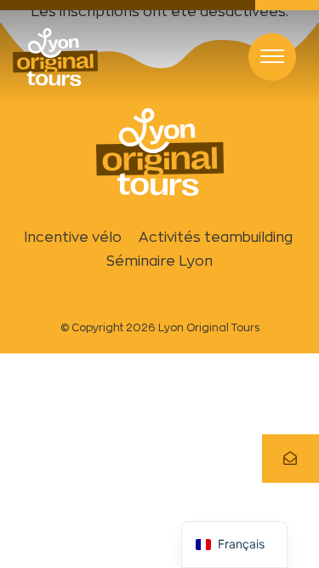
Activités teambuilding (217, 237)
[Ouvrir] (272, 57)
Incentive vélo (73, 237)
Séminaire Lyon (159, 261)
